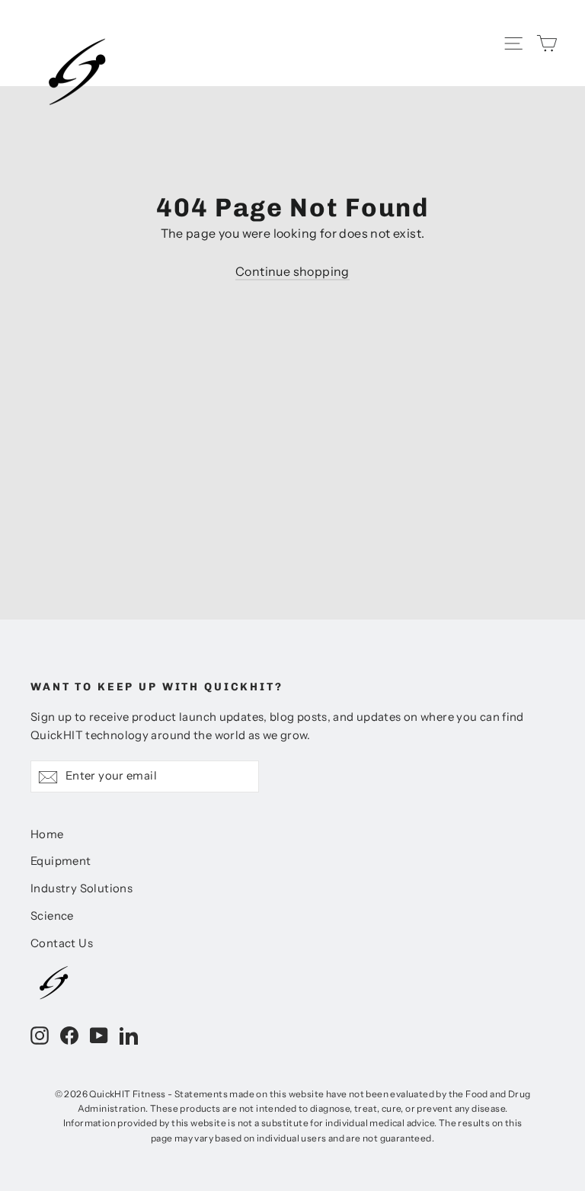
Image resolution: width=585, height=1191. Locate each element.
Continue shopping (292, 271)
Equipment (60, 861)
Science (52, 916)
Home (47, 834)
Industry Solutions (81, 888)
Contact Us (61, 943)
